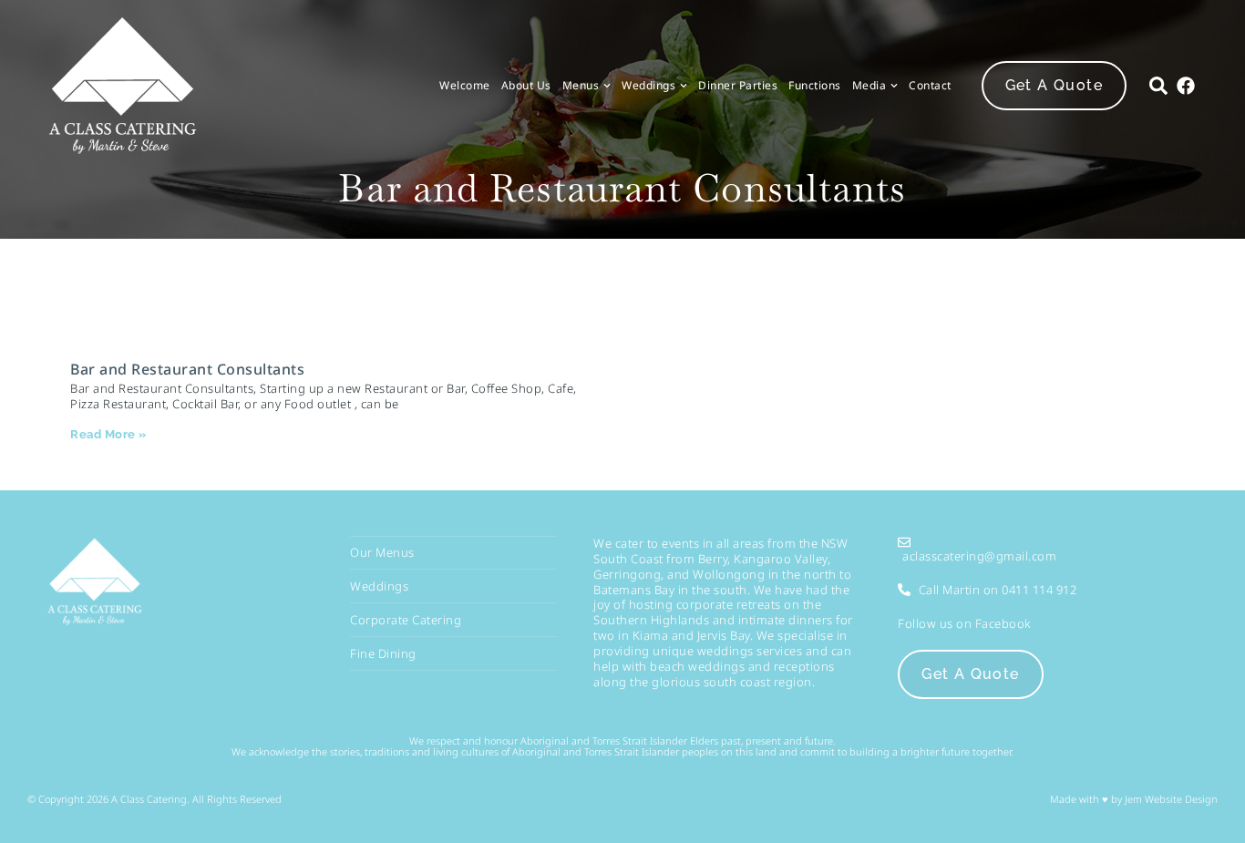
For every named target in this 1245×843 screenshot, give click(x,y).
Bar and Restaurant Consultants (187, 369)
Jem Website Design (1170, 799)
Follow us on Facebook (964, 623)
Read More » (108, 434)
